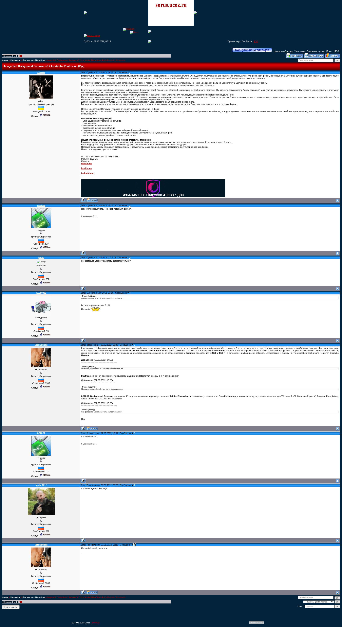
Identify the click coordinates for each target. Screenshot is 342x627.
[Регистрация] (92, 35)
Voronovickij (41, 345)
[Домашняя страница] (92, 200)
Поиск (329, 51)
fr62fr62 (41, 205)
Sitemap (96, 622)
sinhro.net (86, 163)
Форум (5, 60)
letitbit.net (86, 168)
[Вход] (134, 32)
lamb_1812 (41, 485)
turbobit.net (87, 173)
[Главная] (128, 29)
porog (41, 257)
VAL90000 (41, 293)
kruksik (41, 72)
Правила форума (315, 51)
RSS (256, 41)
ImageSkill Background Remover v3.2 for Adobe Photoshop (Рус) (76, 60)
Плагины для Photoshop (34, 60)
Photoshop (15, 60)
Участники (299, 51)
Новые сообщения (283, 51)
